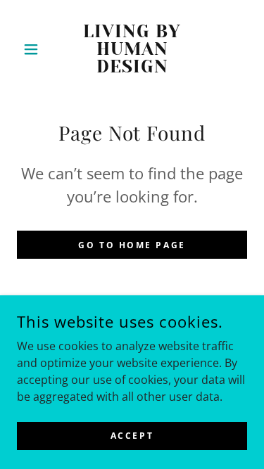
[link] (132, 49)
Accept (132, 436)
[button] (34, 49)
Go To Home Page (132, 245)
